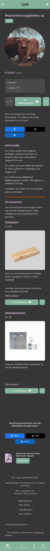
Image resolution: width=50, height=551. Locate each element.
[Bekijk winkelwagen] (47, 4)
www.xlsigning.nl (25, 509)
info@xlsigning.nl (25, 501)
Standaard (11, 222)
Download (23, 460)
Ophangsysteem (15, 312)
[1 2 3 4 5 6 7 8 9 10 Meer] (9, 101)
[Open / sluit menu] (3, 4)
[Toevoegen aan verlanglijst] (46, 101)
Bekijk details (11, 295)
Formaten (11, 82)
